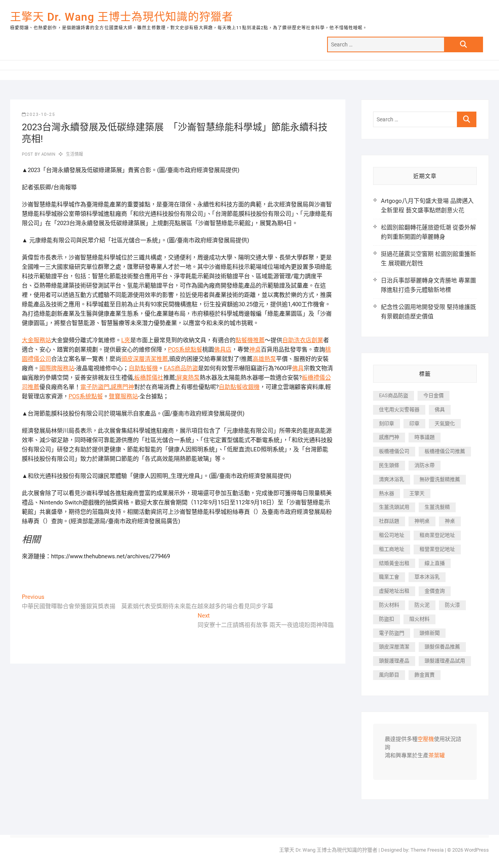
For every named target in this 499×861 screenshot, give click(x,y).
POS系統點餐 (185, 349)
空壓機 (426, 739)
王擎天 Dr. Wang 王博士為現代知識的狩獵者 (121, 17)
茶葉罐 (436, 756)
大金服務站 (36, 340)
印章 (414, 423)
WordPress (476, 850)
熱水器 (386, 493)
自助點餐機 (143, 368)
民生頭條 (389, 465)
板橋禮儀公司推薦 (445, 451)
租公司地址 (391, 535)
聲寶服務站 (123, 396)
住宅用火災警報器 (399, 409)
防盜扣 (386, 619)
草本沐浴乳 (427, 577)
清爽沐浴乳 (391, 479)
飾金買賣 (424, 675)
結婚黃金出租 (394, 563)
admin (47, 154)
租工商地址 (391, 549)
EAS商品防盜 (181, 368)
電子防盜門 (95, 387)
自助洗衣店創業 (302, 340)
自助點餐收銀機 (239, 387)
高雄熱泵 (264, 358)
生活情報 (74, 154)
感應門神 (122, 387)
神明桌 (422, 521)
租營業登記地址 (437, 549)
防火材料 (389, 605)
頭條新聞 (429, 633)
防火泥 (422, 605)
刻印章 (386, 423)
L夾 (125, 340)
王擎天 (417, 493)
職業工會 (389, 577)
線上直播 (435, 563)
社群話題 (389, 521)
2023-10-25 (41, 114)
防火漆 (452, 605)
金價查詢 (435, 591)
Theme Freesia (427, 850)
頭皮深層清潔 (394, 647)
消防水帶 (424, 465)
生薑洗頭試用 (394, 507)
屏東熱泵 (188, 377)
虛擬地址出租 (394, 591)
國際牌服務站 (56, 368)
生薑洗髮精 (437, 507)
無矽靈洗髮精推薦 (439, 479)
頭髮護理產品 (394, 661)
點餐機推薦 (250, 340)
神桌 (255, 349)
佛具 (298, 368)
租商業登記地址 (437, 535)
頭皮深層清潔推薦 (144, 358)
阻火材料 (419, 619)
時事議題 (424, 437)
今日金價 (433, 395)
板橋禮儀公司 (394, 451)
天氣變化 (445, 423)
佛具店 (223, 349)
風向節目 (389, 675)
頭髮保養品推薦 (442, 647)
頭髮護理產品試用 (445, 661)
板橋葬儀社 (148, 377)
